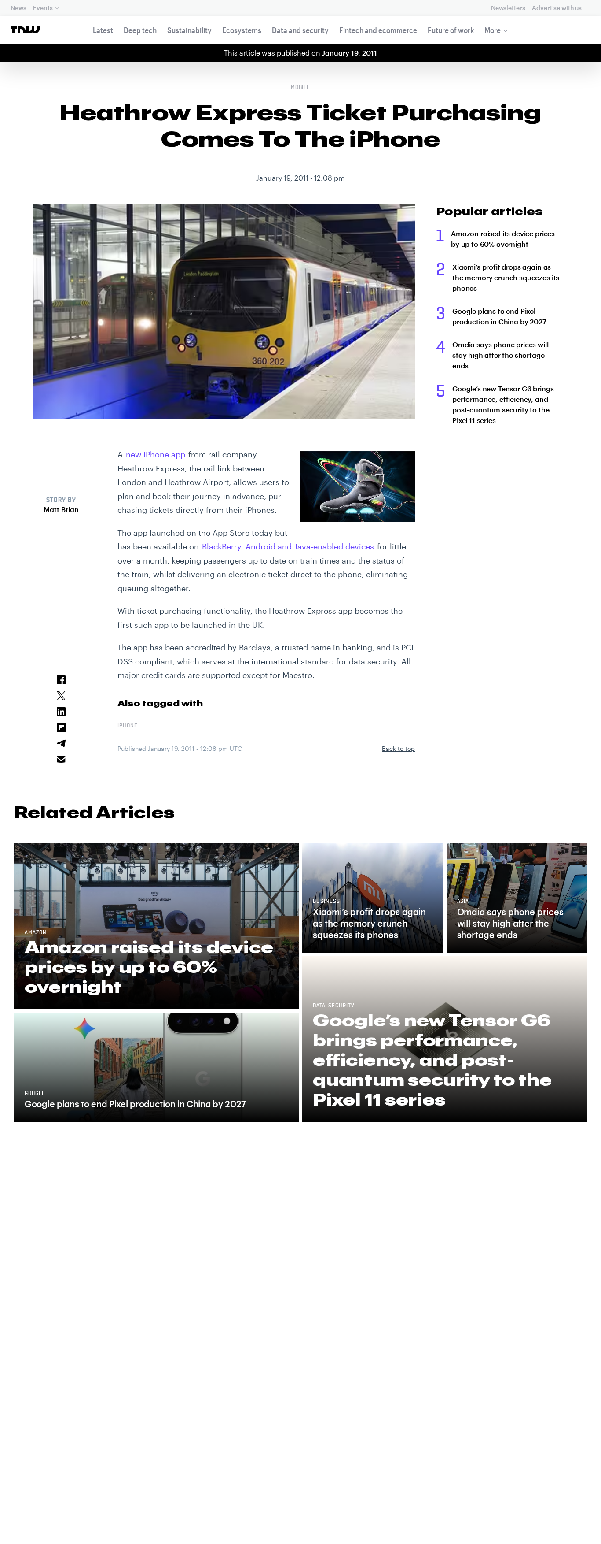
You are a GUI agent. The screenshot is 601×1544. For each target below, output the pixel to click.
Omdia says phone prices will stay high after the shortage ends (500, 355)
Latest (103, 30)
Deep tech (140, 30)
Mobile (301, 87)
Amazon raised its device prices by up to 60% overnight (503, 238)
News (18, 7)
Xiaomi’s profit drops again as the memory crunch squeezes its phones (505, 277)
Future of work (451, 30)
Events (42, 7)
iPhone (127, 725)
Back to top (398, 748)
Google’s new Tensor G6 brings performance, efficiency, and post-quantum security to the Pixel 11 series (502, 404)
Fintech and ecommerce (378, 30)
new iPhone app (155, 454)
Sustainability (189, 30)
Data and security (300, 30)
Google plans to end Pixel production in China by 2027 (499, 316)
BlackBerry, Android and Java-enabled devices (288, 546)
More (492, 30)
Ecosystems (241, 30)
